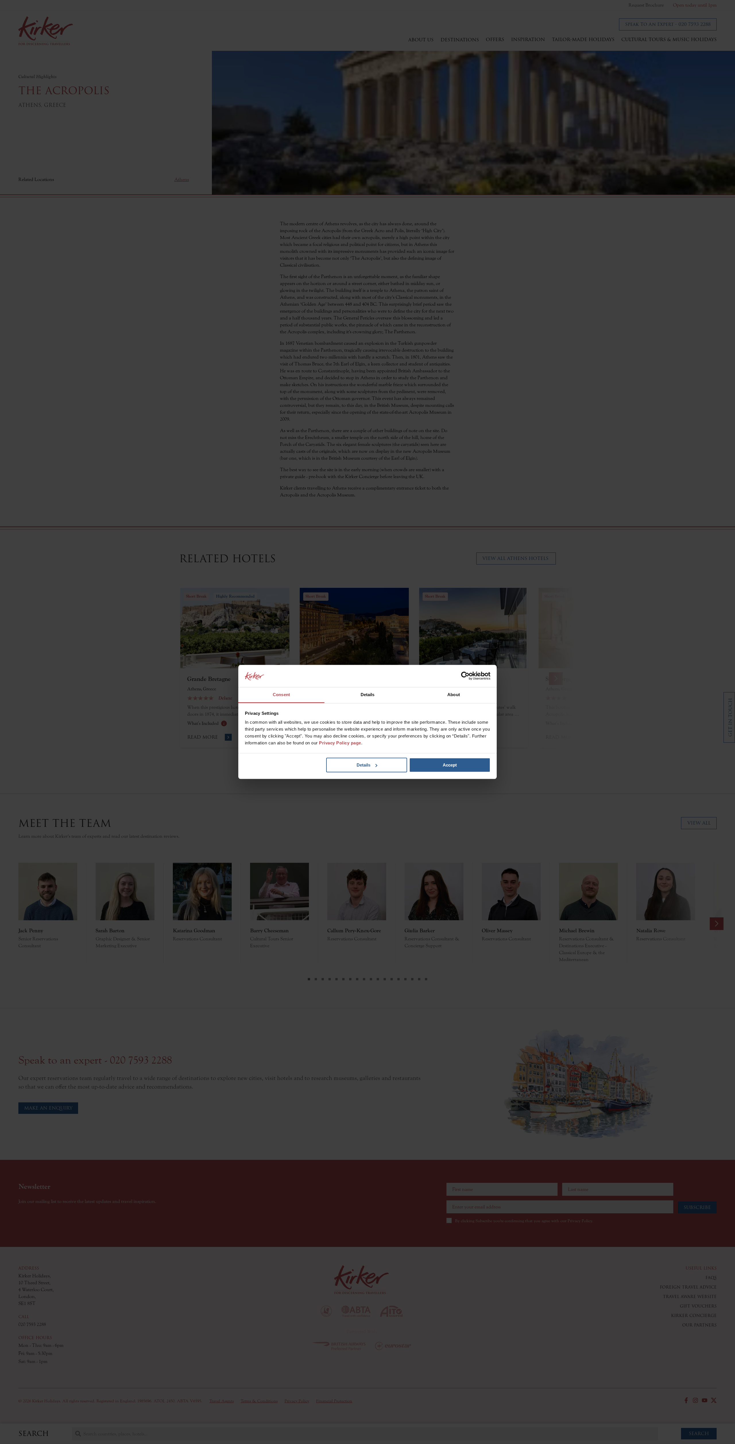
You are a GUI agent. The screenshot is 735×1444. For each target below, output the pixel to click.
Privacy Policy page (340, 743)
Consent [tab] (281, 694)
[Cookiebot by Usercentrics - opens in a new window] (465, 676)
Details (363, 765)
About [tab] (453, 694)
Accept (450, 765)
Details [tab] (368, 694)
